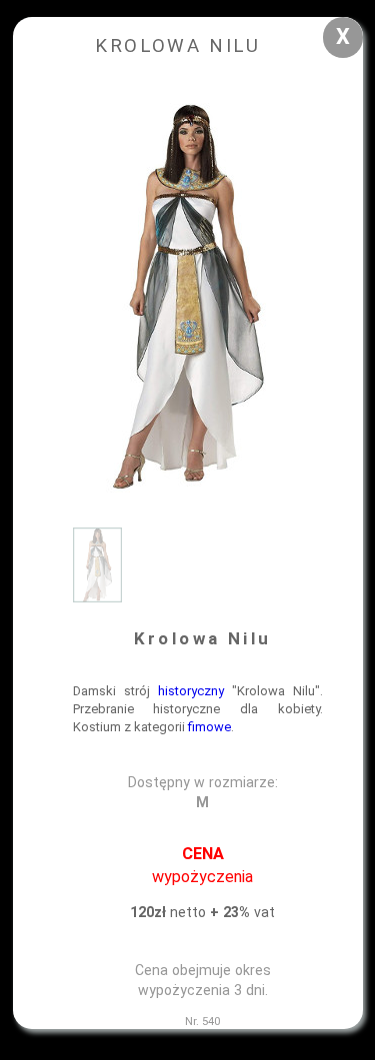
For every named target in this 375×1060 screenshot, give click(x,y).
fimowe (209, 726)
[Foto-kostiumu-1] (97, 597)
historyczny (191, 690)
